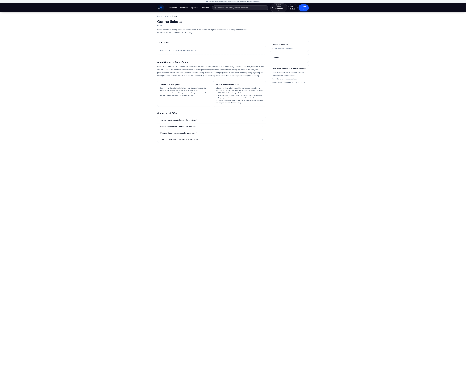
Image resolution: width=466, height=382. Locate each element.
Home (159, 16)
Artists (167, 16)
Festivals (184, 8)
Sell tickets (292, 7)
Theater (205, 8)
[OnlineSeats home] (160, 7)
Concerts (173, 8)
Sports (193, 8)
